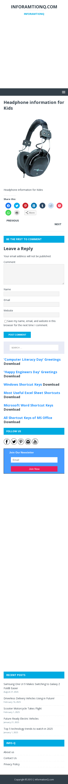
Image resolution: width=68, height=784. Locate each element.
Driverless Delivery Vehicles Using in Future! (29, 698)
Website (8, 310)
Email (7, 300)
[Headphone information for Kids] (34, 182)
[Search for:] (34, 348)
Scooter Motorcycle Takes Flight (23, 708)
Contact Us (10, 758)
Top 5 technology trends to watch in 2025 (28, 728)
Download (12, 363)
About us (9, 752)
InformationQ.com (44, 779)
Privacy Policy (12, 764)
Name (7, 289)
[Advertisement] (34, 54)
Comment (9, 262)
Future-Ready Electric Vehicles (21, 718)
